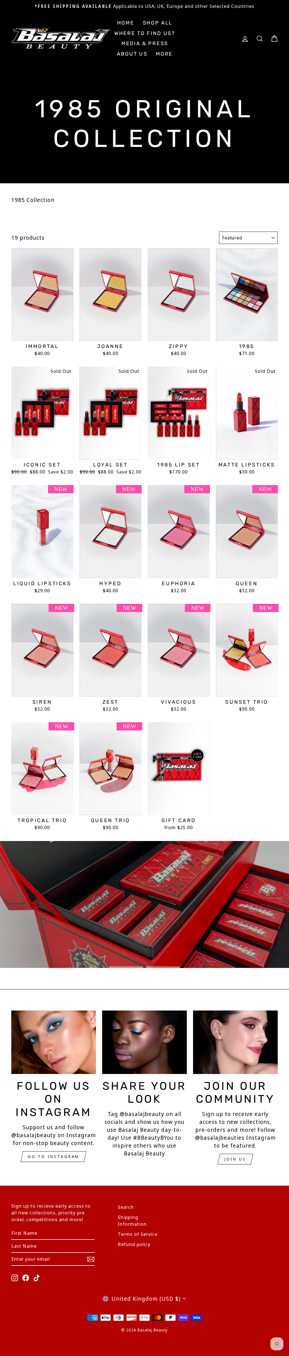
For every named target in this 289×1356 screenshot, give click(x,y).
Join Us (235, 1159)
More (164, 54)
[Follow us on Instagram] (53, 1042)
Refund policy (134, 1244)
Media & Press (144, 43)
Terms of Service (137, 1234)
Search (126, 1207)
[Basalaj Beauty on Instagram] (14, 1277)
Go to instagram (53, 1156)
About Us (132, 54)
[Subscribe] (91, 1259)
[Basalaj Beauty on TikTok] (36, 1277)
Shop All (158, 23)
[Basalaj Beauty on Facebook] (25, 1277)
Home (125, 23)
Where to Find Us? (144, 33)
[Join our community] (235, 1042)
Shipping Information (132, 1220)
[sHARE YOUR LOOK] (144, 1042)
